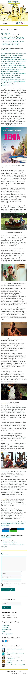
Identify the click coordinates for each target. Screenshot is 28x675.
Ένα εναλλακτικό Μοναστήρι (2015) (16, 665)
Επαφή (3, 631)
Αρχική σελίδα (5, 625)
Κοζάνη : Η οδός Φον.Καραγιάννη (15, 649)
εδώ (13, 85)
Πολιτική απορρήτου (7, 634)
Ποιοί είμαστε (5, 627)
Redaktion (3, 29)
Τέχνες (14, 541)
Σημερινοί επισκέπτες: (8, 615)
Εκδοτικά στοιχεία (6, 629)
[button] (5, 529)
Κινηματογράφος (7, 541)
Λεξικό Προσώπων (19, 81)
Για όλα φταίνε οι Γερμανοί (10, 543)
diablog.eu (14, 2)
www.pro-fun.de (5, 525)
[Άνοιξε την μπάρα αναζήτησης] (25, 23)
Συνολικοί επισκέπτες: (8, 617)
